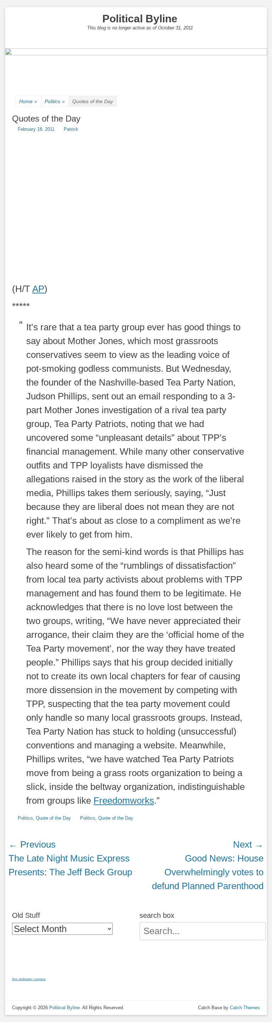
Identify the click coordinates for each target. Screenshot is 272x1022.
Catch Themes (245, 1007)
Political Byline (139, 18)
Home (28, 101)
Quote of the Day (53, 818)
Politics (55, 101)
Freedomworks (124, 800)
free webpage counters (29, 979)
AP (38, 288)
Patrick (71, 129)
